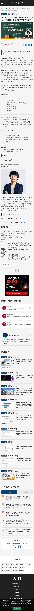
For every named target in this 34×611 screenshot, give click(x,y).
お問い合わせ (17, 586)
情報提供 (17, 589)
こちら (23, 223)
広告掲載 (17, 592)
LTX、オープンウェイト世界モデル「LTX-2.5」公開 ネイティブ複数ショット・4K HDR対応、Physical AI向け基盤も (18, 513)
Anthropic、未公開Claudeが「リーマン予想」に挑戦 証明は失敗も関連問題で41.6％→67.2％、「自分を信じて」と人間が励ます (18, 522)
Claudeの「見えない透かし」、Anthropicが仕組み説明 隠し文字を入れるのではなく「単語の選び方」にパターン (18, 505)
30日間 (25, 492)
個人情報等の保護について (17, 598)
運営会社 (17, 595)
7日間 (9, 492)
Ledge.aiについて (17, 583)
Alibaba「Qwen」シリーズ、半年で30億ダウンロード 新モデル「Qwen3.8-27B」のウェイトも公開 (18, 531)
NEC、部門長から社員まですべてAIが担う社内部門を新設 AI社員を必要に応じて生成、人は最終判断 (18, 497)
